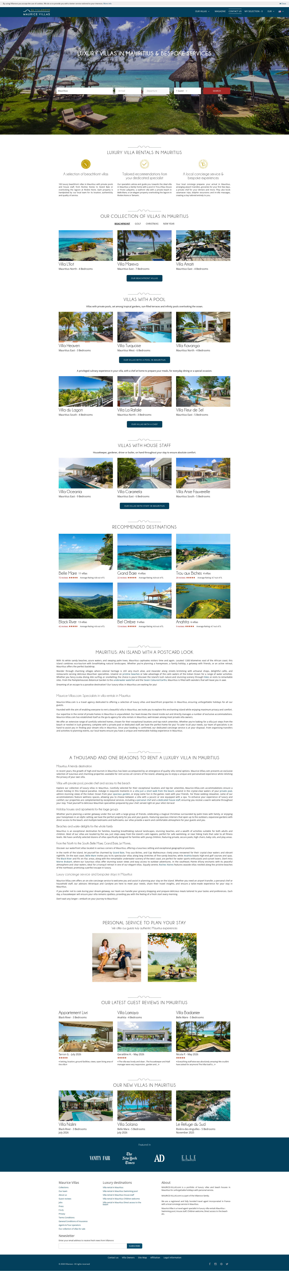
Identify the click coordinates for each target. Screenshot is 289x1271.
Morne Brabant (64, 861)
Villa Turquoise (129, 345)
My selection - (254, 11)
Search (217, 90)
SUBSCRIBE (134, 1245)
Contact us (235, 11)
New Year (168, 223)
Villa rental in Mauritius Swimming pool (120, 1191)
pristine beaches (131, 674)
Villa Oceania (70, 491)
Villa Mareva (127, 264)
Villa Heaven (69, 345)
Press (61, 1206)
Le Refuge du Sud (190, 1124)
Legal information (172, 1257)
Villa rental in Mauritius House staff (118, 1195)
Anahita (182, 622)
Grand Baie (127, 573)
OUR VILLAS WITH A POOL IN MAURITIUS (145, 360)
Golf (138, 223)
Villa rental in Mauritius (113, 1187)
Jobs (60, 1202)
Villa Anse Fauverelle (193, 491)
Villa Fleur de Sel (190, 410)
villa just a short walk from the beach (154, 791)
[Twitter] (227, 1264)
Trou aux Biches (189, 573)
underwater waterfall (124, 680)
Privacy (62, 1213)
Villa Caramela (129, 491)
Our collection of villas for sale (72, 1228)
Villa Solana (127, 1124)
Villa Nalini (67, 1124)
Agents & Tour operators (70, 1225)
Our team (63, 1191)
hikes (206, 677)
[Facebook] (209, 1264)
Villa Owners (128, 1257)
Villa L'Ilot (66, 264)
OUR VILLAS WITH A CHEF (144, 424)
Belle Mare (68, 573)
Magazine (220, 11)
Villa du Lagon (71, 410)
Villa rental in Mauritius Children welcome (121, 1198)
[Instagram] (215, 1264)
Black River (68, 622)
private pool (226, 791)
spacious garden (121, 794)
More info (107, 3)
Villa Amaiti (185, 264)
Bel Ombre (126, 622)
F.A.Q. (61, 1210)
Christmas (152, 223)
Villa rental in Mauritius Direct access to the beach (122, 1203)
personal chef (144, 800)
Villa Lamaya (127, 1012)
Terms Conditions (67, 1217)
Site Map (142, 1257)
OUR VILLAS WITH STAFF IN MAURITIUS (144, 506)
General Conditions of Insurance (73, 1221)
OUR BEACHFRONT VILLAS (144, 278)
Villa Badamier (188, 1012)
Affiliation (155, 1257)
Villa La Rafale (129, 410)
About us (63, 1195)
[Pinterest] (221, 1264)
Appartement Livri (73, 1012)
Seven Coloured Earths (155, 680)
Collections (63, 1187)
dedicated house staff (169, 800)
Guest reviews (65, 1198)
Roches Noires (166, 864)
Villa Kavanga (188, 345)
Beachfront (122, 223)
